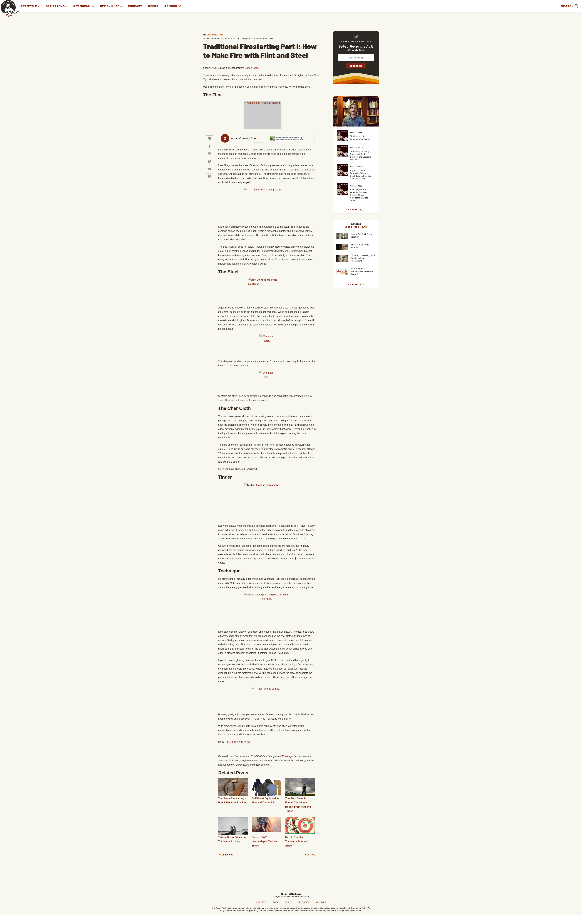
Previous (228, 855)
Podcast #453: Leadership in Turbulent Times (265, 841)
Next (308, 855)
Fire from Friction (241, 741)
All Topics (303, 902)
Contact (261, 902)
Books (153, 6)
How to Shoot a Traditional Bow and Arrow (296, 841)
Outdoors (211, 34)
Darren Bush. (252, 68)
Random (171, 6)
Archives (321, 902)
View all (353, 209)
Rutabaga (287, 756)
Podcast (135, 6)
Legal (275, 902)
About (288, 902)
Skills (220, 34)
